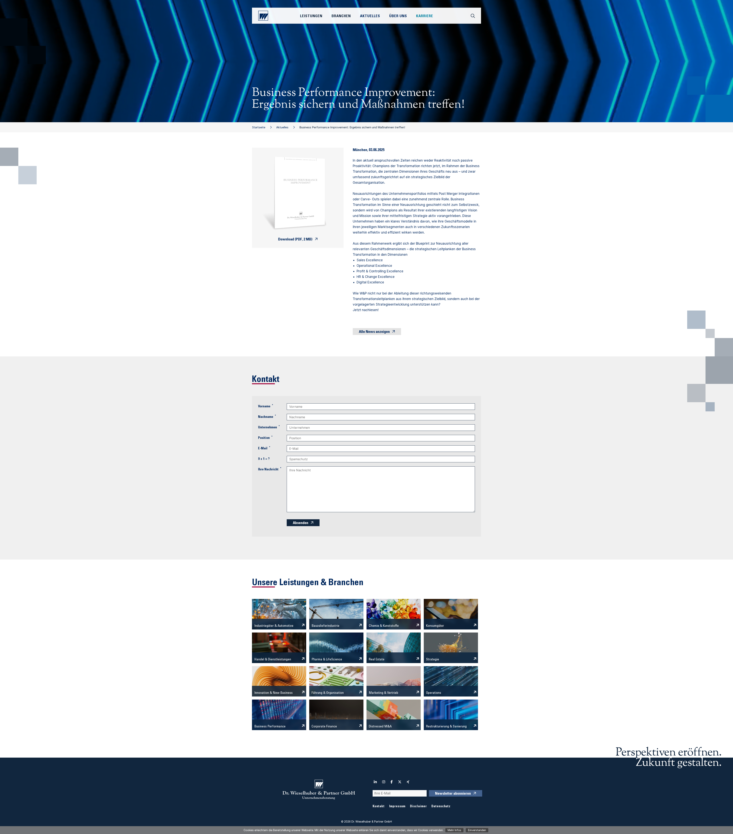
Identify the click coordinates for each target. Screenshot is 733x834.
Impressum (397, 806)
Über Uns (398, 16)
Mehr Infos (454, 830)
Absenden (300, 523)
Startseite (258, 127)
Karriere (424, 16)
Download (295, 240)
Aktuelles (282, 127)
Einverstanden (477, 830)
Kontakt (379, 806)
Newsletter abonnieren (453, 794)
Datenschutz (440, 806)
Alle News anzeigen (374, 332)
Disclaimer (418, 806)
